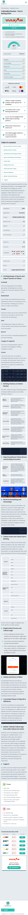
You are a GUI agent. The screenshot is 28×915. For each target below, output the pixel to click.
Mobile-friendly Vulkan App (10, 176)
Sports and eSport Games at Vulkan (12, 146)
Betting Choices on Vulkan (10, 150)
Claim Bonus (14, 867)
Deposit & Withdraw (8, 172)
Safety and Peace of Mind (10, 168)
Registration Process (9, 164)
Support (6, 179)
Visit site (14, 28)
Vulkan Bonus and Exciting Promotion (13, 153)
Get (22, 837)
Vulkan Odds (7, 161)
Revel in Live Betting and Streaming (12, 157)
